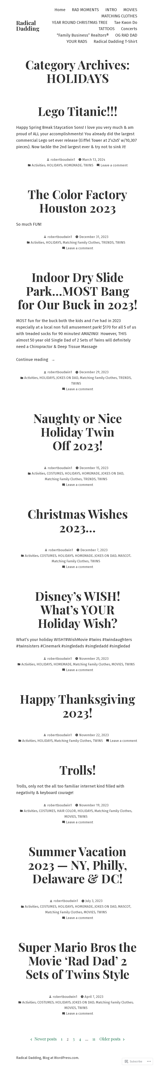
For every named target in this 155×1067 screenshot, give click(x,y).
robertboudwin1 (62, 160)
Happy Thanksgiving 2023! (77, 705)
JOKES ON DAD (67, 378)
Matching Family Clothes (81, 242)
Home (59, 9)
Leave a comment (114, 165)
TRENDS (107, 242)
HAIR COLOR (66, 811)
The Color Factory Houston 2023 (77, 201)
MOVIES (130, 9)
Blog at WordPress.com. (61, 1058)
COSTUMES (55, 473)
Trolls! (77, 769)
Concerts (129, 28)
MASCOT (124, 556)
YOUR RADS (76, 41)
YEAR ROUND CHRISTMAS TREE (80, 22)
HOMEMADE (73, 165)
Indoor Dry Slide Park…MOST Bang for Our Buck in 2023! (77, 290)
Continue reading (32, 360)
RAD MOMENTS (85, 9)
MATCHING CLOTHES (119, 16)
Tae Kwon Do (125, 22)
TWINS (88, 165)
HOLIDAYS (54, 165)
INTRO (111, 9)
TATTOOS (106, 28)
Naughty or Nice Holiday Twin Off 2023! (77, 431)
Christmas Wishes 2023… (77, 520)
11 (93, 1039)
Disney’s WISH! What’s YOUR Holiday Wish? (77, 609)
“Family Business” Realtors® (83, 35)
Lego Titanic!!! (77, 111)
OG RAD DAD (126, 35)
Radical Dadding (27, 25)
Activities (38, 165)
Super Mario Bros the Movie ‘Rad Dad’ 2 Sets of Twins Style (77, 960)
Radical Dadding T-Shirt (115, 41)
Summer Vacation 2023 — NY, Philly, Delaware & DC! (77, 864)
